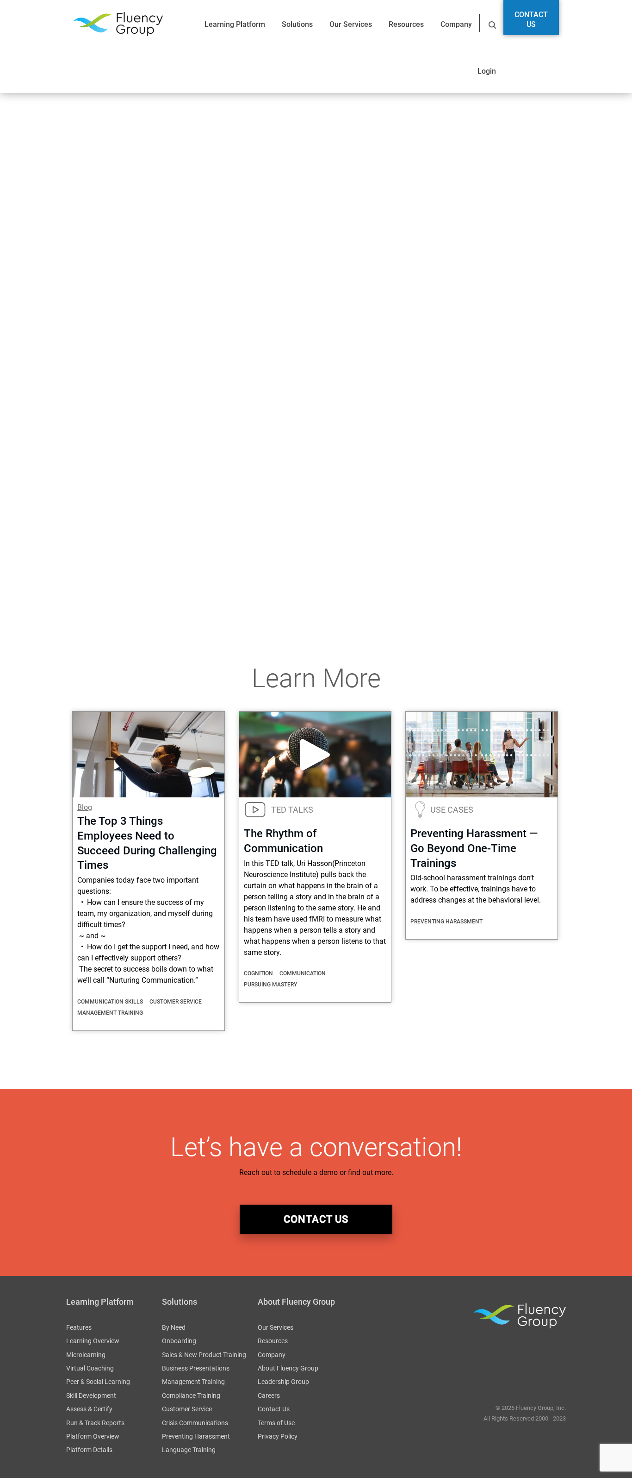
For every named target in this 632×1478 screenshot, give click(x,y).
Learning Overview (92, 1341)
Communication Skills (110, 1001)
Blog (84, 807)
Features (79, 1327)
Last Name (175, 371)
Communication (302, 973)
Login (486, 71)
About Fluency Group (288, 1368)
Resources (406, 24)
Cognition (258, 973)
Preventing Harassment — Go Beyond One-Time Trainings (474, 848)
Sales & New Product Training (204, 1354)
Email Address (93, 421)
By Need (174, 1327)
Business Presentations (195, 1368)
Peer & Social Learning (98, 1381)
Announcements (92, 586)
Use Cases (451, 810)
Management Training (110, 1013)
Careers (269, 1395)
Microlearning (85, 1354)
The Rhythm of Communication (117, 535)
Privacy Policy (277, 1436)
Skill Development (91, 1395)
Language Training (189, 1449)
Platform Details (89, 1449)
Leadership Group (283, 1381)
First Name (88, 371)
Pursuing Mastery (270, 984)
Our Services (350, 24)
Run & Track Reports (95, 1423)
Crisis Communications (195, 1423)
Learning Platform (234, 24)
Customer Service (175, 1001)
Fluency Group (118, 24)
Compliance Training (191, 1395)
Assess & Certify (89, 1409)
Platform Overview (92, 1436)
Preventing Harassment (446, 921)
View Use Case (323, 250)
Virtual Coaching (90, 1368)
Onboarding (179, 1341)
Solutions (297, 24)
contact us (316, 1219)
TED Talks (292, 810)
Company (456, 24)
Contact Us (531, 19)
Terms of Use (276, 1423)
